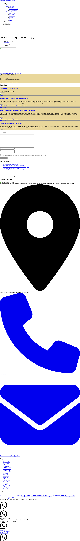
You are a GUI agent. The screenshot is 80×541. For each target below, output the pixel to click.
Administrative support (5, 495)
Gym (50, 495)
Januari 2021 (6, 466)
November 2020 (7, 469)
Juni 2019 (5, 483)
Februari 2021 (6, 464)
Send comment (4, 157)
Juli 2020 (5, 473)
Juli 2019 (5, 481)
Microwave (56, 495)
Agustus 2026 (6, 462)
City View (25, 495)
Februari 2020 (6, 478)
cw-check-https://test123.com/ (9, 88)
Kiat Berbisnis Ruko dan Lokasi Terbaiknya (14, 98)
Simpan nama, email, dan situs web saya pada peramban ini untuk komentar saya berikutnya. (25, 155)
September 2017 (7, 486)
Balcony (19, 495)
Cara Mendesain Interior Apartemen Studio (13, 169)
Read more (2, 92)
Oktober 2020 (6, 470)
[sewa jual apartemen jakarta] (7, 0)
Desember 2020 (7, 467)
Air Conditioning (13, 495)
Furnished (44, 496)
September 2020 (7, 471)
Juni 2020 (5, 474)
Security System (67, 495)
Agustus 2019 (6, 480)
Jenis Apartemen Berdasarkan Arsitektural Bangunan (17, 110)
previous (10, 73)
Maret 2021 (6, 463)
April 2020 (6, 476)
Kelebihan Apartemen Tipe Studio (11, 123)
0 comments (6, 42)
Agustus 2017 (6, 487)
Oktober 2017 (6, 484)
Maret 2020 (6, 477)
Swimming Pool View (8, 498)
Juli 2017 (5, 488)
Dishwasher (35, 495)
